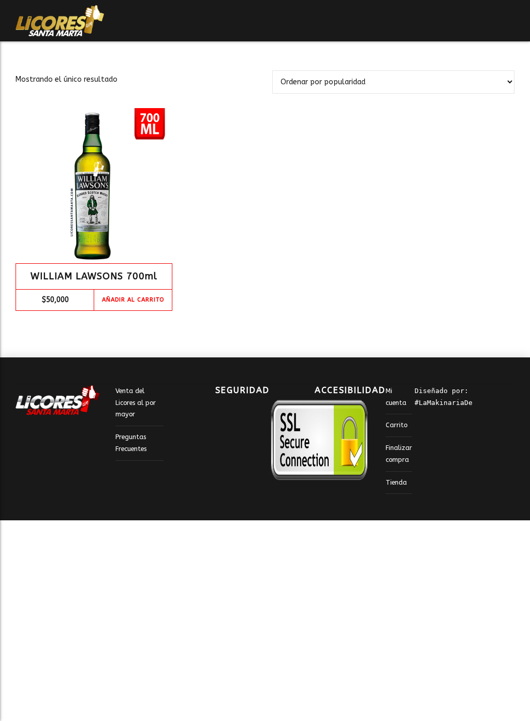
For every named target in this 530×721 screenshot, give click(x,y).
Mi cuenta (396, 397)
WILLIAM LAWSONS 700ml (94, 276)
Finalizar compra (399, 453)
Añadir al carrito (133, 299)
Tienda (396, 482)
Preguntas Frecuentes (130, 443)
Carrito (396, 425)
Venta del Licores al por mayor (135, 402)
